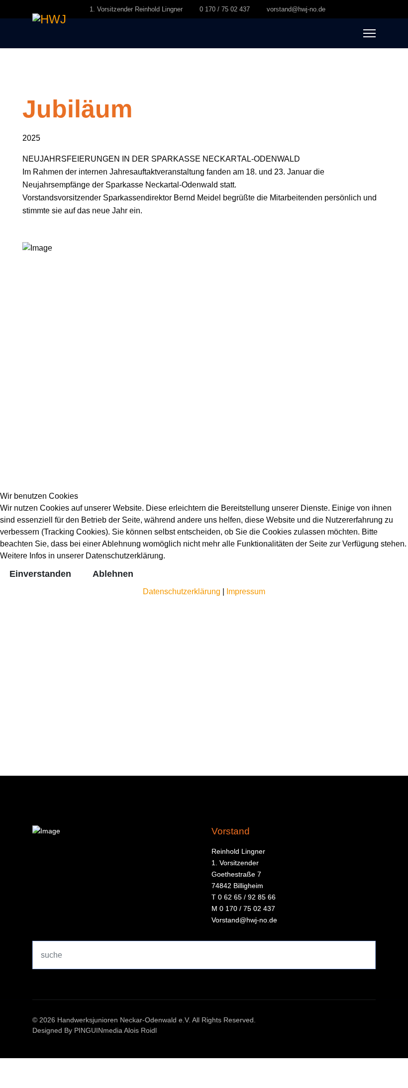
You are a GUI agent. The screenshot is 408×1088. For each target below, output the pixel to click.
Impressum (245, 591)
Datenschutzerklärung (181, 591)
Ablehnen (113, 574)
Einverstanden (40, 574)
